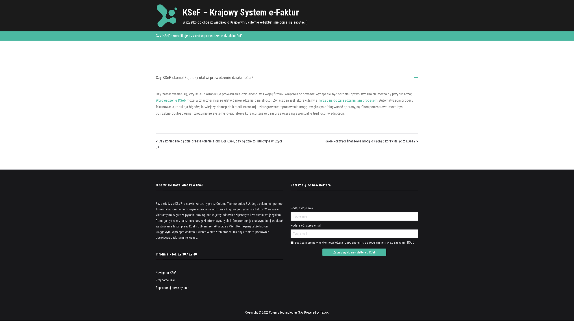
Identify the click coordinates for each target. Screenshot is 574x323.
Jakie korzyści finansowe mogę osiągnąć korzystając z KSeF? (370, 141)
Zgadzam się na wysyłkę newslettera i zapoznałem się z (354, 242)
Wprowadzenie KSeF (171, 100)
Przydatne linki (165, 280)
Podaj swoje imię (302, 208)
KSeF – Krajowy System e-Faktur (241, 12)
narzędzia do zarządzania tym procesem (348, 100)
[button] (287, 78)
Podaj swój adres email (306, 225)
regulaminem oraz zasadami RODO (392, 242)
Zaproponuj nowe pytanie (172, 288)
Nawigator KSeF (166, 273)
